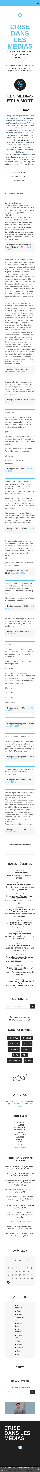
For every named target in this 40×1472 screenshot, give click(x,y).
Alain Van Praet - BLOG (20, 1176)
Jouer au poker (20, 780)
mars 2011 (20, 1125)
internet (27, 1038)
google (26, 1049)
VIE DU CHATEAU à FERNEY (24, 1191)
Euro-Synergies (23, 1236)
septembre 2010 (20, 1135)
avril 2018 (20, 1122)
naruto (17, 830)
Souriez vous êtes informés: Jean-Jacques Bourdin (20, 924)
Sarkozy (14, 1049)
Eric (16, 469)
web (25, 1055)
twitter (27, 1044)
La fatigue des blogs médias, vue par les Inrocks (20, 910)
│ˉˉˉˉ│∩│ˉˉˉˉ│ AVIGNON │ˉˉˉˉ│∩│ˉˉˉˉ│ (23, 1200)
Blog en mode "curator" (20, 945)
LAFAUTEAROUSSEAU (24, 1169)
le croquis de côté (25, 1229)
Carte (20, 1367)
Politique (20, 1344)
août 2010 (20, 1137)
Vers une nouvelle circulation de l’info (20, 982)
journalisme (14, 1061)
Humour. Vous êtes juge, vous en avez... (20, 1206)
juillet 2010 (20, 1139)
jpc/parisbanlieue (21, 369)
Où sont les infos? (20, 873)
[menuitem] (20, 67)
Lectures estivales (15, 1222)
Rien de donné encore (13, 1190)
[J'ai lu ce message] (38, 1467)
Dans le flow (27, 71)
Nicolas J (18, 400)
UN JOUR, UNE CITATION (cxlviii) (18, 1174)
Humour (20, 1314)
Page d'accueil (13, 71)
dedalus (18, 606)
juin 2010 (20, 1142)
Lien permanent (20, 173)
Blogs (19, 1311)
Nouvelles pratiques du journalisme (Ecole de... (20, 958)
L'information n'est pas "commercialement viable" (20, 897)
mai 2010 (20, 1144)
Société (24, 176)
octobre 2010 (20, 1132)
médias (28, 1061)
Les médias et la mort (20, 98)
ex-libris (28, 1222)
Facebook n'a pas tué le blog (20, 884)
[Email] (20, 15)
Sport (19, 1351)
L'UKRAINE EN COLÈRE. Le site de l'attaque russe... (20, 1214)
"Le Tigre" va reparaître (20, 934)
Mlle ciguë (19, 631)
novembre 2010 (20, 1130)
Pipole (19, 1341)
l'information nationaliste (24, 1216)
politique (13, 1038)
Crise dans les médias (20, 36)
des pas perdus (21, 724)
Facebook (14, 1044)
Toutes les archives (20, 1147)
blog (15, 1055)
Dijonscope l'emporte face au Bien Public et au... (20, 969)
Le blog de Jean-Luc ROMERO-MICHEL (23, 1184)
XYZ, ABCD (21, 1208)
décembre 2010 (20, 1127)
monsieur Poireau (21, 571)
